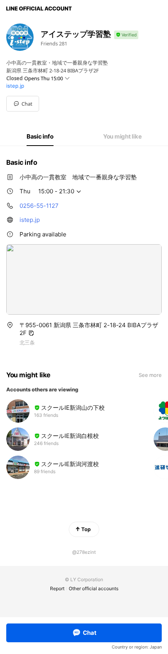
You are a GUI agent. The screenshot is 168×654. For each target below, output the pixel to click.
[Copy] (31, 333)
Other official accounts (93, 588)
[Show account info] (126, 35)
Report (57, 588)
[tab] (40, 136)
